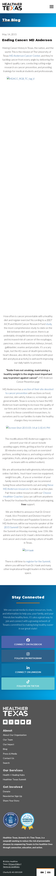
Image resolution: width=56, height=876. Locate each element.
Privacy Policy (14, 864)
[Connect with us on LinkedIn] (17, 722)
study (49, 324)
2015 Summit (11, 527)
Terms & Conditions (11, 867)
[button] (52, 6)
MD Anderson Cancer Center (24, 55)
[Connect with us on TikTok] (28, 722)
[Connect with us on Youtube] (22, 722)
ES (48, 872)
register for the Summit (38, 561)
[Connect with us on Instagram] (11, 722)
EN (42, 872)
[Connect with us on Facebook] (5, 722)
